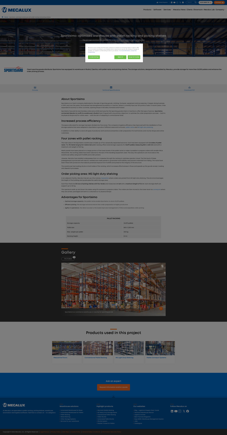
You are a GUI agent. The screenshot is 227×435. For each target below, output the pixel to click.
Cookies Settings (94, 57)
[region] (114, 53)
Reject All (120, 57)
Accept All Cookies (134, 57)
